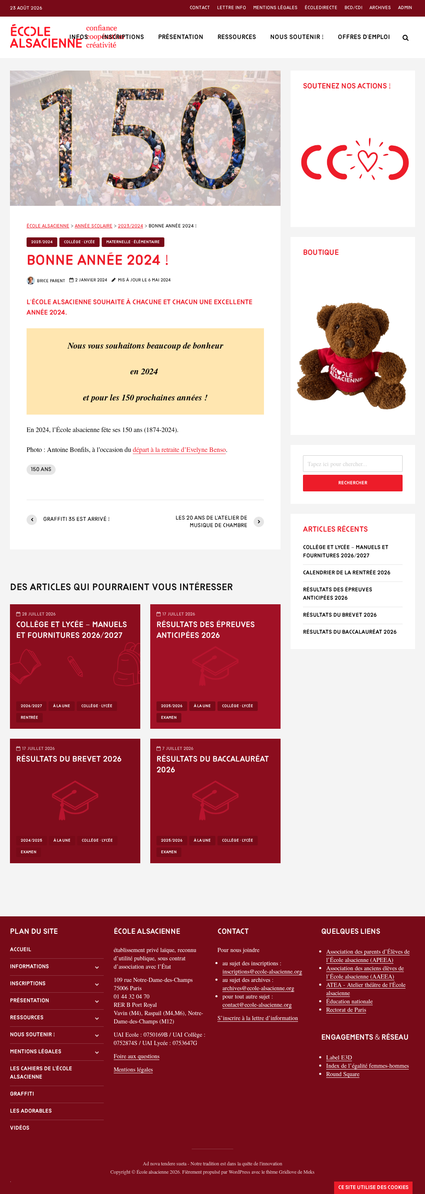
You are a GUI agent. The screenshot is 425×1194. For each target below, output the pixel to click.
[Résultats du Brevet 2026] (75, 800)
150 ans (41, 469)
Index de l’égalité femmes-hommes (367, 1065)
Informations (29, 966)
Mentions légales (275, 7)
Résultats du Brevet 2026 (69, 759)
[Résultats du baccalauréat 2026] (215, 800)
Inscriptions (123, 37)
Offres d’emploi (364, 37)
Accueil (20, 949)
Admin (405, 7)
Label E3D (339, 1057)
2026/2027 (31, 706)
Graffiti (22, 1094)
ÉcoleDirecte (321, 7)
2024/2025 (31, 840)
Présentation (180, 37)
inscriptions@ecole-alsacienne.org (262, 971)
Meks (309, 1171)
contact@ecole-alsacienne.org (257, 1004)
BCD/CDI (353, 7)
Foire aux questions (136, 1056)
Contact (200, 7)
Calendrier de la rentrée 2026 (347, 573)
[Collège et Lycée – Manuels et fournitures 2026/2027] (75, 665)
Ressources (236, 37)
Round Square (342, 1074)
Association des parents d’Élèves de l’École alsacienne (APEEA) (368, 955)
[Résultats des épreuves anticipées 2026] (215, 665)
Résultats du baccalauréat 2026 (212, 764)
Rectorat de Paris (346, 1009)
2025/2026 (172, 706)
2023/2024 (42, 242)
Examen (169, 718)
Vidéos (19, 1128)
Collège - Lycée (79, 242)
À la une (61, 706)
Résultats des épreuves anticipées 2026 (205, 630)
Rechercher (352, 483)
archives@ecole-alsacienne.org (258, 988)
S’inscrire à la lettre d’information (257, 1018)
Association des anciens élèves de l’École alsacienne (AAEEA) (365, 972)
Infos (78, 37)
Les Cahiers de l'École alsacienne (41, 1073)
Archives (380, 7)
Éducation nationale (349, 1001)
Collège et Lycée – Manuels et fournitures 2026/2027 (71, 630)
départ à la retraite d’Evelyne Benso (179, 449)
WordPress (239, 1171)
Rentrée (29, 718)
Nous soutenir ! (297, 37)
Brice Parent (50, 281)
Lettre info (231, 7)
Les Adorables (31, 1111)
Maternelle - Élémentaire (133, 242)
